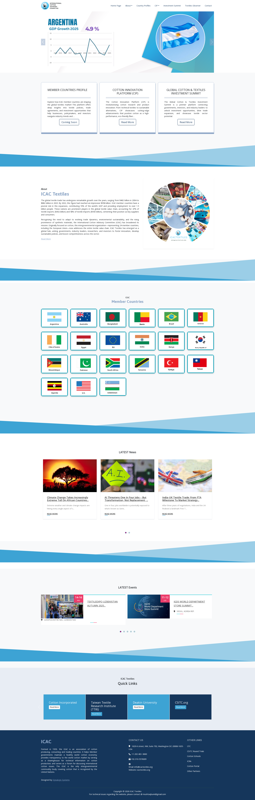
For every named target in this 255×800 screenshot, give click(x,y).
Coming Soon (69, 122)
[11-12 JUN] (62, 606)
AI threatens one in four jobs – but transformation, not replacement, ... (68, 499)
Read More (127, 122)
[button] (43, 42)
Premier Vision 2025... (187, 601)
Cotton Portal (193, 766)
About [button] (128, 5)
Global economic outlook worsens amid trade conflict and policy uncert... (182, 500)
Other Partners (193, 771)
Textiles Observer (193, 5)
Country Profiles (143, 5)
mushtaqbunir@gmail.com (154, 794)
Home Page (116, 5)
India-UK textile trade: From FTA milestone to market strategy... (124, 499)
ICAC (47, 741)
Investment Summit (172, 5)
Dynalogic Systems (61, 780)
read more (52, 514)
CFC (189, 746)
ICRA (189, 761)
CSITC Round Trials (195, 751)
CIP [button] (156, 5)
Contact (208, 5)
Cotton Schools (194, 756)
